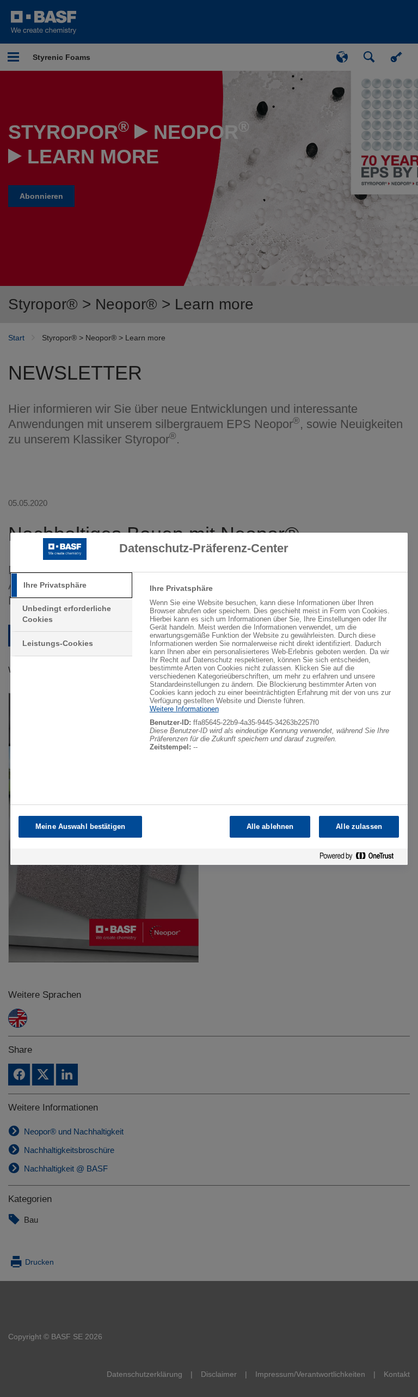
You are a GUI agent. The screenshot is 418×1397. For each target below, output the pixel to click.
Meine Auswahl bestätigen (80, 826)
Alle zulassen (359, 826)
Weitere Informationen (184, 709)
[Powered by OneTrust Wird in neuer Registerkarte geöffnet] (360, 858)
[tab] (71, 585)
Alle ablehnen (270, 826)
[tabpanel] (274, 673)
